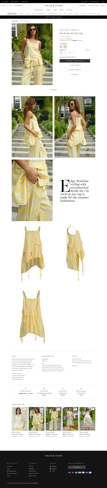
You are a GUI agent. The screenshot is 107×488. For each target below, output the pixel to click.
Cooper (48, 10)
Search (6, 1)
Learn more (80, 40)
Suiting (76, 13)
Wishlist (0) (95, 1)
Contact (16, 1)
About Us (31, 466)
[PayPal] (26, 393)
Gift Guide (69, 10)
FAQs (8, 468)
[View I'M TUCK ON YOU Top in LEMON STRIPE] (65, 46)
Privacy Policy (32, 471)
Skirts (65, 13)
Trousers (71, 13)
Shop (3, 5)
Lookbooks (82, 5)
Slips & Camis (92, 13)
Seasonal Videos (93, 5)
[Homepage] (53, 456)
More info (44, 395)
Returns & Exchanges (12, 473)
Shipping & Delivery (11, 471)
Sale (11, 5)
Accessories (83, 13)
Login (85, 1)
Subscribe (77, 467)
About (103, 5)
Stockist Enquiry (32, 475)
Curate (61, 10)
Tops (60, 13)
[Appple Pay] (90, 472)
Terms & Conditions (33, 473)
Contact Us (9, 466)
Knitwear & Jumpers (52, 13)
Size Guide (87, 50)
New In (27, 13)
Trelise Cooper (39, 10)
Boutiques (25, 1)
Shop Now (59, 17)
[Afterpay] (31, 393)
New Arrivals (18, 5)
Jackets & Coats (41, 13)
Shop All (22, 13)
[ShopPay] (20, 393)
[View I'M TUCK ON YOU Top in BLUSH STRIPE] (61, 46)
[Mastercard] (72, 472)
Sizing (8, 475)
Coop (55, 10)
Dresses (33, 13)
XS (61, 52)
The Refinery (35, 483)
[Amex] (76, 472)
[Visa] (69, 472)
